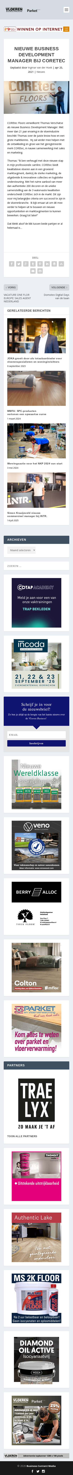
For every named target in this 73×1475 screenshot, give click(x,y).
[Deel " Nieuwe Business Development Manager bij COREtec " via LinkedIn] (47, 263)
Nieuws (40, 71)
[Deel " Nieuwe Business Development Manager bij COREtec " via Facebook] (11, 263)
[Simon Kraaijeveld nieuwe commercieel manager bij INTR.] (36, 490)
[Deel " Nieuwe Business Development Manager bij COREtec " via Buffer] (54, 263)
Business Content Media (41, 1466)
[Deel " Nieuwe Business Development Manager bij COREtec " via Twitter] (18, 263)
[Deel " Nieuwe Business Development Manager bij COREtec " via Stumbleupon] (61, 263)
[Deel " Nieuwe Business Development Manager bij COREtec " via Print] (40, 271)
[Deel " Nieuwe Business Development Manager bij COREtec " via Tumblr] (32, 263)
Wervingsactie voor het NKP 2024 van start (35, 463)
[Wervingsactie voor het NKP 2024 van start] (36, 440)
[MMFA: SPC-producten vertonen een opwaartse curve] (36, 388)
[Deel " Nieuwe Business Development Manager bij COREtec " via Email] (32, 271)
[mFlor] (36, 1103)
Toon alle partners (22, 1136)
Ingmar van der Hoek (40, 67)
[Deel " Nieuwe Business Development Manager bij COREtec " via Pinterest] (40, 263)
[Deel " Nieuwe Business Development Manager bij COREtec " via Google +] (25, 263)
